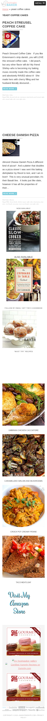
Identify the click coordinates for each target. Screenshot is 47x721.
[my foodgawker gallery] (24, 661)
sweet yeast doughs (24, 204)
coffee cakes (30, 202)
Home (5, 9)
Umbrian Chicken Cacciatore (24, 430)
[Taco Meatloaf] (23, 557)
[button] (40, 3)
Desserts (12, 200)
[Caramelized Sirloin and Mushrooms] (23, 455)
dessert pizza (37, 202)
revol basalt (9, 204)
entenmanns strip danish (26, 97)
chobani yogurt (22, 202)
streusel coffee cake (10, 99)
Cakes (11, 95)
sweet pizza (15, 204)
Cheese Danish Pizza (20, 135)
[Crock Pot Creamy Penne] (23, 506)
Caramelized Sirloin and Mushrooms (23, 481)
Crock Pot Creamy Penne (23, 532)
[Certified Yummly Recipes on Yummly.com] (24, 668)
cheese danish (13, 202)
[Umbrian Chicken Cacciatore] (23, 405)
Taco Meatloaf (23, 582)
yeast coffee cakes (20, 99)
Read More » (9, 89)
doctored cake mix (14, 97)
